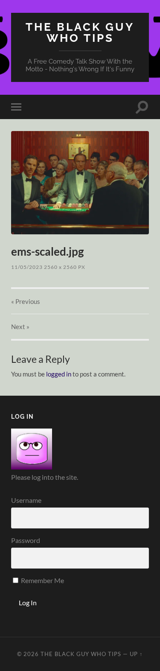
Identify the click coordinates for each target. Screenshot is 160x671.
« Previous (25, 301)
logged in (58, 374)
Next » (20, 326)
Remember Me (42, 580)
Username (26, 500)
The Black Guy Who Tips (80, 32)
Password (25, 540)
